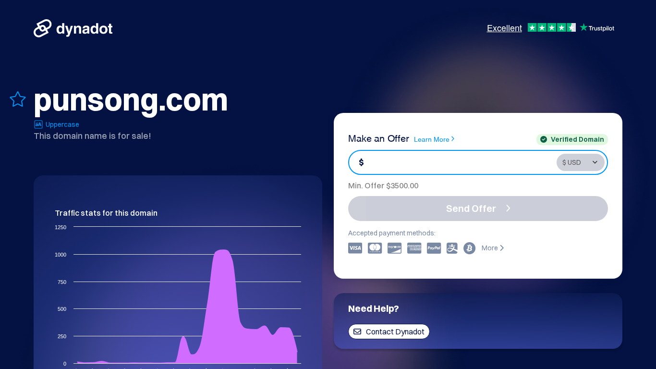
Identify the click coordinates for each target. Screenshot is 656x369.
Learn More (431, 138)
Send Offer (471, 208)
